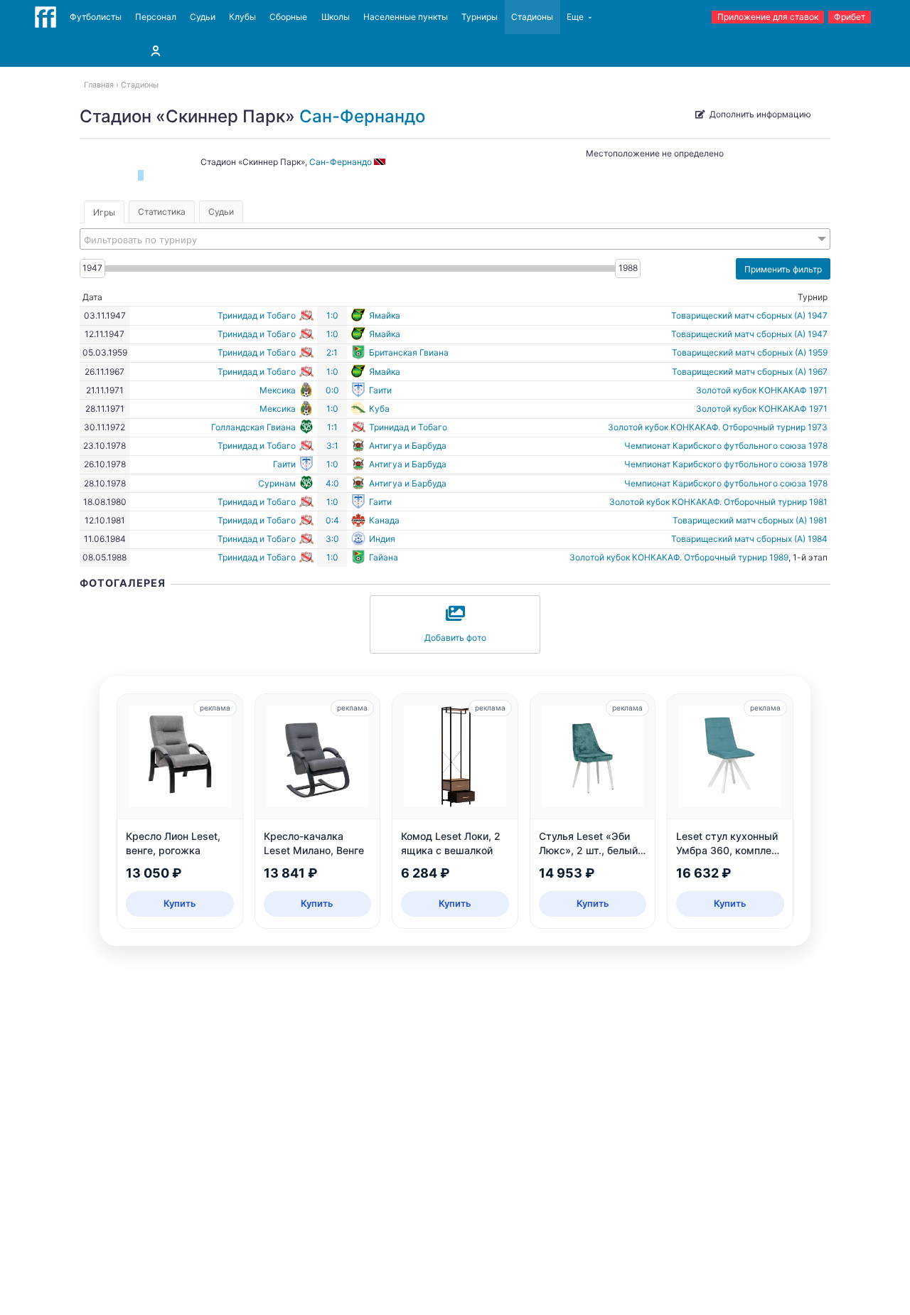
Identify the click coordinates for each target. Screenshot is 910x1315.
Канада (384, 520)
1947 (92, 267)
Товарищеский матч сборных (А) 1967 (750, 371)
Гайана (383, 557)
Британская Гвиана (409, 352)
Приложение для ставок (767, 16)
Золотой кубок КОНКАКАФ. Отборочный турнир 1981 (718, 501)
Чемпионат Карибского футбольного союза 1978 (726, 445)
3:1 (332, 445)
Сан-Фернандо (362, 116)
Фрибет (849, 16)
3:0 (332, 538)
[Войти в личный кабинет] (156, 50)
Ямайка (384, 315)
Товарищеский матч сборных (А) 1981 (750, 520)
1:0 (332, 315)
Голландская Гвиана (253, 427)
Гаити (380, 390)
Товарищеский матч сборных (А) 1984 (749, 538)
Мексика (277, 390)
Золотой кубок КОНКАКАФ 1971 (762, 390)
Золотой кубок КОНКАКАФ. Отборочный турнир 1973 (718, 427)
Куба (379, 408)
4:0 (332, 483)
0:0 (332, 390)
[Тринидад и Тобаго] (380, 161)
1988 (628, 267)
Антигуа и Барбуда (407, 445)
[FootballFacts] (45, 17)
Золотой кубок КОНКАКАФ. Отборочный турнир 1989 (678, 557)
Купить (180, 903)
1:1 (332, 427)
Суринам (277, 483)
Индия (382, 538)
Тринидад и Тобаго (257, 315)
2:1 (332, 352)
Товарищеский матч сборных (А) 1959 (750, 352)
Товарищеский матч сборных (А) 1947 (749, 315)
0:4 (332, 520)
